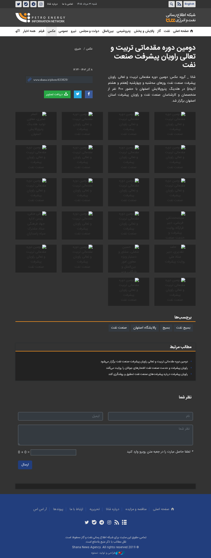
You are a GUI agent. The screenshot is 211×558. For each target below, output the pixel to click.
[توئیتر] (86, 523)
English (189, 4)
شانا (163, 18)
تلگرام (33, 4)
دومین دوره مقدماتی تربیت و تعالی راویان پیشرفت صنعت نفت (153, 56)
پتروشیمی (124, 31)
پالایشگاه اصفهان (144, 328)
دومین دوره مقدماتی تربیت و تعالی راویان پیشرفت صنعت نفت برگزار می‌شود (144, 361)
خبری (78, 48)
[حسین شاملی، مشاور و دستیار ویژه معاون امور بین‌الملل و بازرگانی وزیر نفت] (128, 259)
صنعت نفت (119, 328)
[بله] (94, 523)
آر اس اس (40, 509)
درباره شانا (52, 4)
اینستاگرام (41, 4)
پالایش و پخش (144, 31)
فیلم (42, 31)
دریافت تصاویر (54, 94)
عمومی (63, 31)
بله (26, 4)
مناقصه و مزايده (136, 509)
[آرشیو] (124, 523)
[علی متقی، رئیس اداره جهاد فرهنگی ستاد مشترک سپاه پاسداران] (36, 225)
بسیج (166, 328)
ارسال (25, 464)
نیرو (73, 31)
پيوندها (58, 509)
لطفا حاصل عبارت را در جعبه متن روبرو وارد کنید (160, 451)
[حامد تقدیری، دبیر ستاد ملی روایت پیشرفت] (175, 259)
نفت (167, 31)
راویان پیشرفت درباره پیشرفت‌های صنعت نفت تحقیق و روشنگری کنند (148, 374)
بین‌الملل (107, 31)
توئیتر (18, 4)
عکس (51, 31)
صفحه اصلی (181, 31)
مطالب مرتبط (180, 347)
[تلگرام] (102, 523)
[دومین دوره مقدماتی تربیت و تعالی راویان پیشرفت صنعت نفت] (175, 126)
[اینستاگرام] (109, 523)
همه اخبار (29, 31)
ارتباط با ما (76, 509)
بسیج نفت (183, 328)
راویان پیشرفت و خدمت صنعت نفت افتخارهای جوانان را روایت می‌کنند (147, 368)
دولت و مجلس (89, 31)
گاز (159, 31)
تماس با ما (67, 4)
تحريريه (95, 509)
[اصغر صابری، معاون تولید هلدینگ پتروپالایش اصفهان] (36, 126)
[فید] (116, 523)
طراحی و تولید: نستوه (103, 553)
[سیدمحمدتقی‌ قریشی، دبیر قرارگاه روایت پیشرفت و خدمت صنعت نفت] (175, 225)
